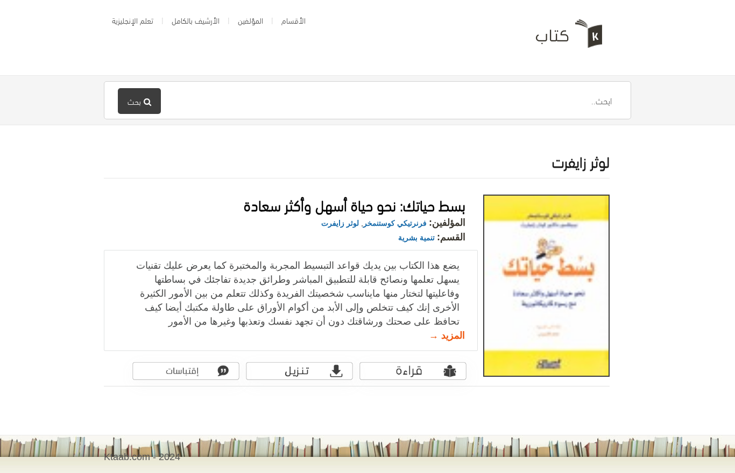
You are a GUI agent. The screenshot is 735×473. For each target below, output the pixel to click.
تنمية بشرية (416, 237)
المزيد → (447, 335)
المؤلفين (250, 19)
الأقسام (293, 19)
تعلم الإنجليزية (132, 19)
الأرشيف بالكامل (196, 19)
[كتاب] (561, 37)
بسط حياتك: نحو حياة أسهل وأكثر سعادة (354, 204)
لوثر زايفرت (340, 223)
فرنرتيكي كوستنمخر (395, 223)
